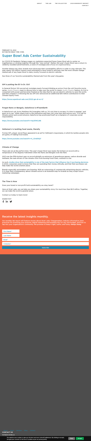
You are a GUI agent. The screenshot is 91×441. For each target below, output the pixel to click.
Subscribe (45, 247)
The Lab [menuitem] (48, 3)
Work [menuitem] (12, 430)
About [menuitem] (39, 3)
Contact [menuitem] (85, 5)
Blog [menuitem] (25, 430)
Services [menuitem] (19, 430)
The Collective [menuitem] (61, 3)
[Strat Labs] (9, 4)
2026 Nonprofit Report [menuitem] (79, 3)
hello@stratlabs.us (8, 435)
